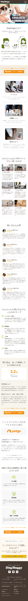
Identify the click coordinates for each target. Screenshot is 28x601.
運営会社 (16, 589)
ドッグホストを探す (6, 579)
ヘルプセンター (5, 589)
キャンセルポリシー (6, 593)
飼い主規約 (16, 591)
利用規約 (3, 591)
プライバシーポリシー (6, 595)
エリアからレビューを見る (7, 582)
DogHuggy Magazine (6, 586)
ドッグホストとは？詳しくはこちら (14, 556)
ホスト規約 (16, 593)
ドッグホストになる (18, 582)
